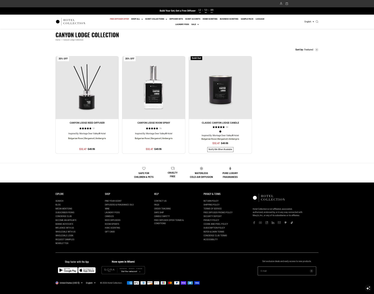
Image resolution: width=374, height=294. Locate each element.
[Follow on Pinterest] (285, 223)
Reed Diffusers (113, 220)
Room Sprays (112, 224)
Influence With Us (65, 228)
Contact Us (160, 201)
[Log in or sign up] (281, 4)
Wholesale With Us (66, 232)
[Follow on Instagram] (266, 223)
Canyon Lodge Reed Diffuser (87, 122)
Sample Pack (247, 19)
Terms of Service (213, 208)
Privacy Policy (211, 220)
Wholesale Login (64, 235)
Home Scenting (210, 19)
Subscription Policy (214, 228)
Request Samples (65, 239)
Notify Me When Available (220, 149)
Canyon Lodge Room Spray (153, 122)
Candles (109, 216)
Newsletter (62, 243)
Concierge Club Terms (215, 235)
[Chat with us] (368, 288)
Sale (193, 24)
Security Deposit (213, 216)
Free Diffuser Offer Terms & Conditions (169, 222)
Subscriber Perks (65, 212)
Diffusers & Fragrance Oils (119, 205)
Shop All (135, 19)
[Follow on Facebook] (254, 223)
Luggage (260, 19)
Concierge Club (64, 216)
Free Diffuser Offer (119, 19)
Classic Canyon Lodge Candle (220, 122)
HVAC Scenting (112, 228)
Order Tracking (162, 208)
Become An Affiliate (66, 220)
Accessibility (211, 239)
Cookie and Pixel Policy (216, 224)
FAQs (156, 205)
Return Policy (211, 201)
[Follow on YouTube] (260, 223)
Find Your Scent (113, 201)
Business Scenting (229, 19)
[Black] (220, 131)
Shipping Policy (212, 205)
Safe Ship (159, 212)
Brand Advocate (64, 224)
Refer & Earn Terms (214, 232)
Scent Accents (192, 19)
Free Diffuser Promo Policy (218, 212)
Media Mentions (64, 208)
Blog (58, 205)
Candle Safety (162, 216)
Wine (107, 208)
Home (58, 40)
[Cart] (286, 4)
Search (59, 201)
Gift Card (110, 232)
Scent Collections (154, 19)
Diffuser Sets (176, 19)
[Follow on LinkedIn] (273, 223)
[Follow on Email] (279, 223)
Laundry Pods (182, 24)
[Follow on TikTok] (291, 223)
